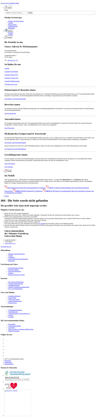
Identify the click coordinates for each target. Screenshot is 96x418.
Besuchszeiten (12, 24)
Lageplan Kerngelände (11, 71)
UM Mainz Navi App (10, 84)
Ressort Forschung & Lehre (16, 275)
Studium (10, 273)
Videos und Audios (14, 299)
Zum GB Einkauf (9, 163)
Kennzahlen (11, 324)
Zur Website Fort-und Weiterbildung (15, 149)
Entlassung (11, 261)
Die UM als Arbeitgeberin (16, 282)
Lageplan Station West (11, 75)
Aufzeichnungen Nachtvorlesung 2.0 (19, 313)
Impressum (7, 360)
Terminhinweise (13, 312)
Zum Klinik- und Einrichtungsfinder (15, 99)
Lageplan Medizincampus (12, 81)
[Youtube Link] (6, 346)
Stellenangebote (13, 26)
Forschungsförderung (14, 271)
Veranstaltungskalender (15, 310)
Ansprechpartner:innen (15, 301)
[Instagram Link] (5, 349)
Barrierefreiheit (8, 364)
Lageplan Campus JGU (11, 78)
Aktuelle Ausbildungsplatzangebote (18, 287)
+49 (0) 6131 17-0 (12, 60)
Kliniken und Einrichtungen (16, 254)
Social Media (12, 298)
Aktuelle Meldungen (14, 296)
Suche (6, 10)
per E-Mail (42, 223)
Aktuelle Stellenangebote (15, 283)
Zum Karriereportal (10, 113)
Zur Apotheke (8, 167)
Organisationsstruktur (14, 326)
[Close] (5, 38)
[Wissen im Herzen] (11, 389)
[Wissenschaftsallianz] (17, 382)
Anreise (6, 68)
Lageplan (11, 317)
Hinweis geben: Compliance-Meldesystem (20, 329)
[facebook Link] (5, 352)
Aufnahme (11, 257)
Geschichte (11, 327)
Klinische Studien (13, 269)
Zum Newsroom (9, 128)
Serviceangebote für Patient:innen (18, 259)
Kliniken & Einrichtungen (16, 21)
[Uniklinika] (17, 375)
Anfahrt (10, 23)
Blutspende (11, 28)
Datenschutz (8, 362)
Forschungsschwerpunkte (15, 268)
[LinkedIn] (5, 343)
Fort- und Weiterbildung (15, 289)
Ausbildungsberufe (14, 285)
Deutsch (10, 33)
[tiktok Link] (5, 356)
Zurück (6, 196)
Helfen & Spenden (13, 331)
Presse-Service (12, 303)
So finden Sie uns (6, 246)
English (10, 34)
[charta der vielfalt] (17, 415)
